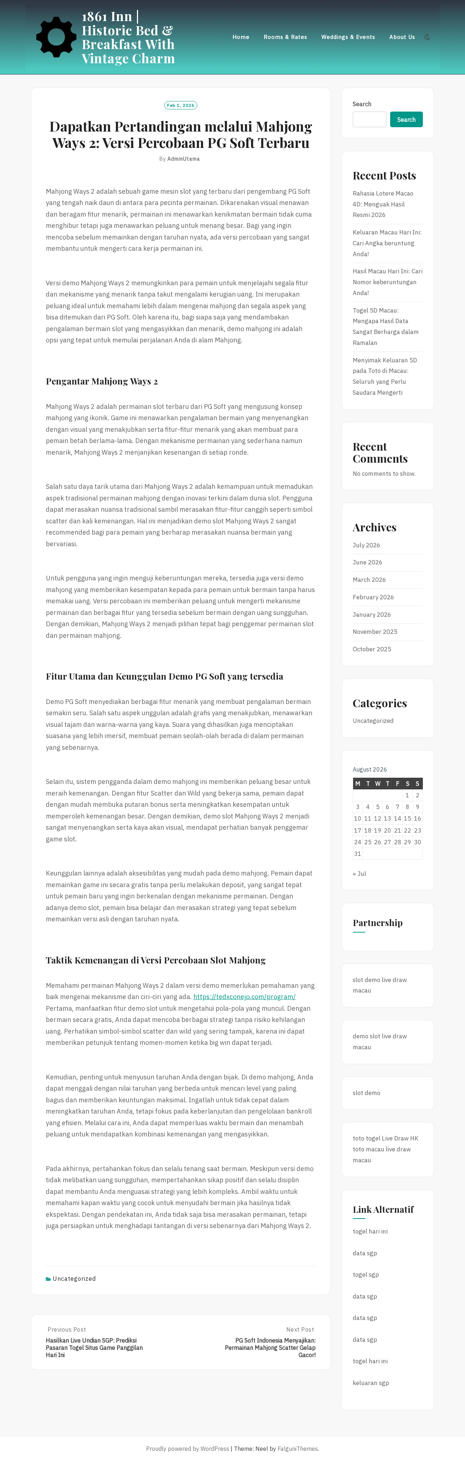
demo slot (366, 1036)
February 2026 (373, 597)
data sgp (365, 1253)
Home (241, 36)
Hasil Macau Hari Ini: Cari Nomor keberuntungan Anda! (387, 282)
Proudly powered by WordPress (187, 1448)
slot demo (366, 980)
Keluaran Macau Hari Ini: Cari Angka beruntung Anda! (387, 243)
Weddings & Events (348, 36)
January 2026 (372, 615)
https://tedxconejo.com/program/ (244, 997)
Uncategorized (74, 1278)
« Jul (359, 874)
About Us (402, 36)
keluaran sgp (371, 1383)
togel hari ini (370, 1231)
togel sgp (366, 1275)
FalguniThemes (298, 1448)
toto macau (368, 1149)
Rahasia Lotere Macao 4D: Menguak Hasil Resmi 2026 (383, 204)
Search (362, 104)
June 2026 (368, 562)
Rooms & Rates (285, 36)
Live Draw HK (400, 1138)
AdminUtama (183, 159)
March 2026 (369, 580)
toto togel (366, 1138)
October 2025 (372, 649)
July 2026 (366, 545)
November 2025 (375, 632)
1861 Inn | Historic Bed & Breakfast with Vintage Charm (128, 37)
